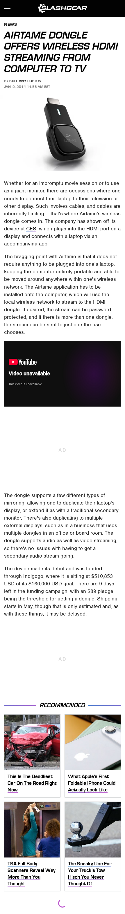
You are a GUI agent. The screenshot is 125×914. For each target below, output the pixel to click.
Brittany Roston (25, 81)
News (10, 25)
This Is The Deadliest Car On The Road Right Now (32, 782)
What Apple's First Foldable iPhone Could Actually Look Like (91, 782)
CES (31, 228)
